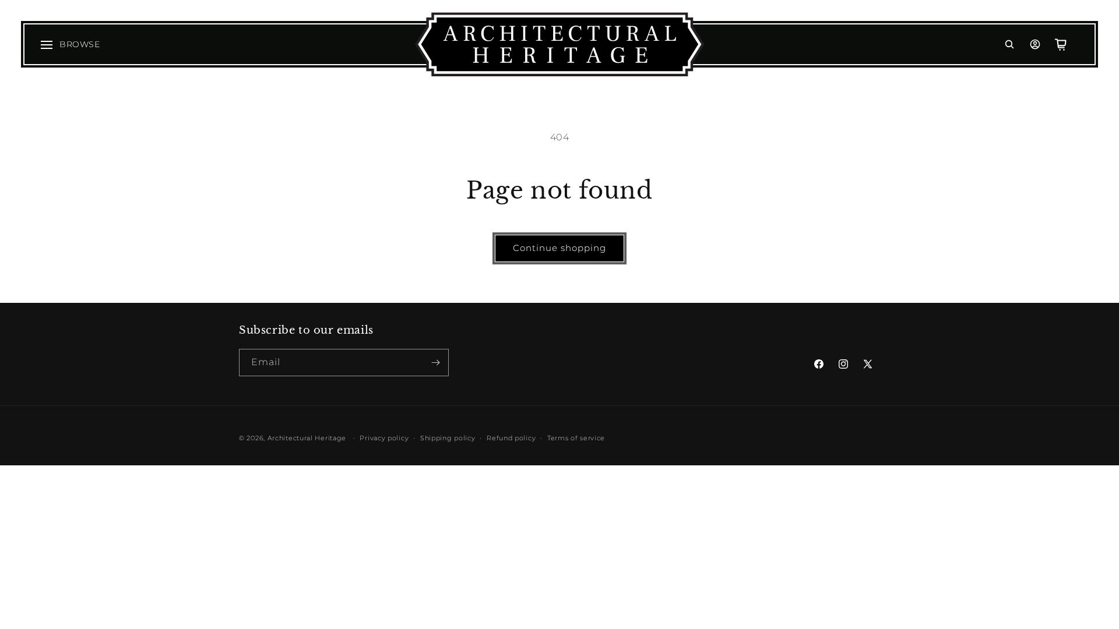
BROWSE (79, 44)
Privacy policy (384, 438)
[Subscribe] (435, 362)
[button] (1009, 44)
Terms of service (576, 438)
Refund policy (511, 438)
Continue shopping (559, 247)
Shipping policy (448, 438)
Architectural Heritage (307, 438)
